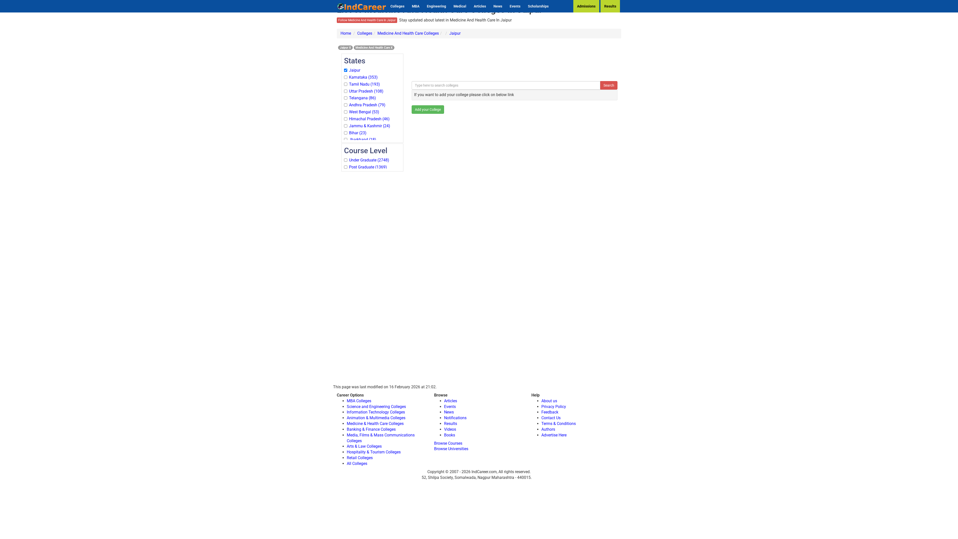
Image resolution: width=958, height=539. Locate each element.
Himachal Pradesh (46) (369, 119)
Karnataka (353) (363, 77)
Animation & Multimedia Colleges (376, 417)
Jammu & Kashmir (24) (369, 126)
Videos (450, 429)
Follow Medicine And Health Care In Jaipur (367, 20)
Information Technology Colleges (376, 412)
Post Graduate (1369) (368, 167)
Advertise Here (554, 435)
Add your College (428, 110)
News (497, 6)
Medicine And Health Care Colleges (408, 33)
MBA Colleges (359, 401)
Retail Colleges (360, 457)
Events (515, 6)
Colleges (397, 6)
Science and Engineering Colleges (376, 406)
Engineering (436, 6)
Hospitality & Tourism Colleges (374, 452)
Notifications (455, 417)
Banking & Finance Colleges (371, 429)
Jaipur (455, 33)
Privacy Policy (553, 406)
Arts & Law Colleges (364, 446)
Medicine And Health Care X (374, 47)
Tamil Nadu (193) (364, 84)
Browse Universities (451, 448)
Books (449, 435)
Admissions (586, 6)
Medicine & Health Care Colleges (375, 423)
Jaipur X (345, 47)
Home (346, 33)
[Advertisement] (372, 247)
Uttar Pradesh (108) (366, 91)
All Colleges (357, 463)
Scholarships (538, 6)
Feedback (549, 412)
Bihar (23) (357, 133)
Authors (548, 429)
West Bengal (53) (364, 112)
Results (610, 6)
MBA (415, 6)
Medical (460, 6)
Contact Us (551, 417)
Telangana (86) (362, 98)
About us (549, 401)
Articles (480, 6)
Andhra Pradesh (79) (367, 105)
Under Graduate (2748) (369, 160)
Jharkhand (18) (362, 139)
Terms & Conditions (558, 423)
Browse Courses (448, 443)
